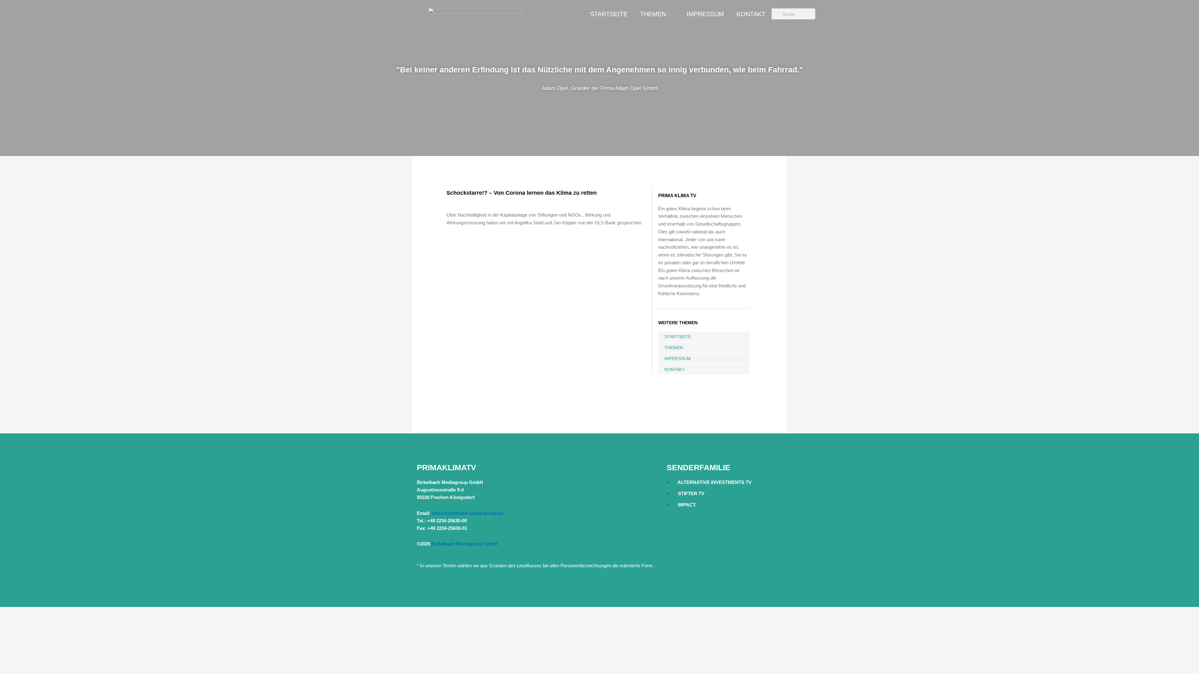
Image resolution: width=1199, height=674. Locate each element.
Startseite (609, 14)
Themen (653, 14)
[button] (6, 78)
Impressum (705, 14)
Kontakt (751, 14)
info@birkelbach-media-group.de (468, 513)
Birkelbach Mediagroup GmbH (465, 543)
